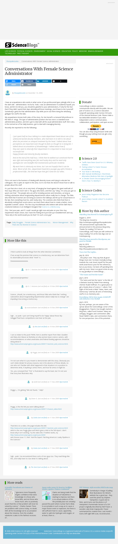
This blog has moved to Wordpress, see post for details (94, 240)
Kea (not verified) (41, 326)
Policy (75, 51)
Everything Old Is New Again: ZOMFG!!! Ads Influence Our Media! (95, 298)
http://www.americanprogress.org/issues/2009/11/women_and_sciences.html (39, 344)
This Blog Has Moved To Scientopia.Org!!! (96, 214)
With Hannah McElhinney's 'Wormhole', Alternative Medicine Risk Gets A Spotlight (97, 175)
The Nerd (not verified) (39, 467)
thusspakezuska (12, 61)
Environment (40, 51)
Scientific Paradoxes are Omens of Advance (18, 488)
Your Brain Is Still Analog (91, 172)
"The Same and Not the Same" (91, 275)
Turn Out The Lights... (88, 252)
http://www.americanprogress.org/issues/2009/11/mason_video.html (36, 409)
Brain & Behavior (95, 51)
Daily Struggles (17, 222)
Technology (10, 53)
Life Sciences (10, 51)
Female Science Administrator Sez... (38, 222)
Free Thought (23, 53)
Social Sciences (53, 51)
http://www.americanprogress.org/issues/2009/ (28, 435)
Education (66, 51)
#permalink (63, 269)
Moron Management (60, 222)
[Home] (23, 45)
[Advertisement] (59, 20)
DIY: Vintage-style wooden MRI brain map (96, 487)
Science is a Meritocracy (51, 207)
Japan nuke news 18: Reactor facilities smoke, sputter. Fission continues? (57, 488)
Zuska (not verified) (40, 417)
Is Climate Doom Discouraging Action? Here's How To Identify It (96, 179)
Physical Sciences (25, 51)
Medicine (83, 51)
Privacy (41, 531)
